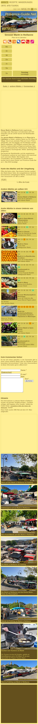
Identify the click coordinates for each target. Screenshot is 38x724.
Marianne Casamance (15, 641)
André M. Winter (30, 473)
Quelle (25, 641)
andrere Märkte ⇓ (16, 86)
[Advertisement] (19, 109)
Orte (3, 6)
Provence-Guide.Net (20, 14)
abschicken (29, 381)
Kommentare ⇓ (29, 86)
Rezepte (13, 2)
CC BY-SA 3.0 (10, 643)
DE (32, 9)
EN (35, 9)
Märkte (4, 2)
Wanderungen (25, 2)
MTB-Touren (12, 6)
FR (29, 9)
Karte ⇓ (6, 86)
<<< (15, 9)
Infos (23, 9)
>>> (18, 9)
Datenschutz (6, 372)
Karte (17, 142)
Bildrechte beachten (7, 18)
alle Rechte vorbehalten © (13, 473)
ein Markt (9, 29)
